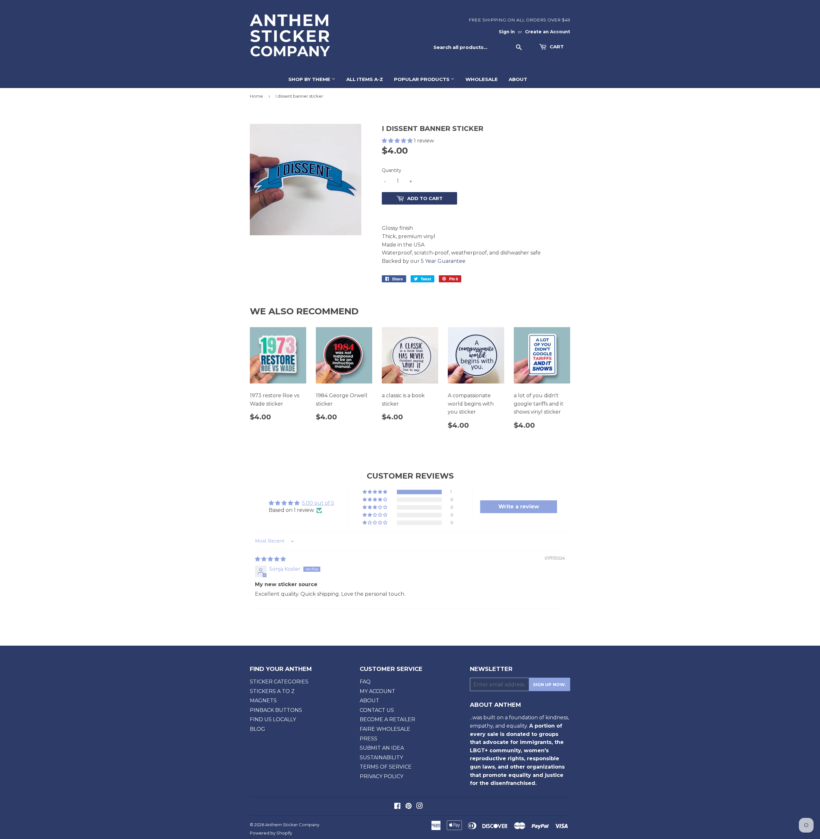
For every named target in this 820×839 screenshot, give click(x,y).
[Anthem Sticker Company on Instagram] (419, 806)
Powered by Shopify (271, 832)
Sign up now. (549, 684)
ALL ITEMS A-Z (364, 79)
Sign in (507, 31)
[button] (398, 141)
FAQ (365, 682)
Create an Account (547, 31)
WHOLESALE (481, 79)
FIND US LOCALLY (273, 719)
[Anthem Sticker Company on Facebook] (397, 806)
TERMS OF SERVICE (386, 767)
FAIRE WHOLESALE (385, 729)
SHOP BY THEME (310, 79)
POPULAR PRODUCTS (422, 79)
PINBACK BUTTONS (276, 710)
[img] (270, 559)
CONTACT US (377, 710)
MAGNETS (263, 701)
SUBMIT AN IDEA (382, 748)
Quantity (391, 170)
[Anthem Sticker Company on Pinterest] (408, 806)
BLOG (257, 729)
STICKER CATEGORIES (279, 682)
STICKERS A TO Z (272, 691)
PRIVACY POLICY (381, 776)
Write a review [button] (518, 507)
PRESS (368, 739)
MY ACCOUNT (377, 691)
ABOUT (518, 79)
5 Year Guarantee (443, 261)
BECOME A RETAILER (387, 719)
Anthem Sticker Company (292, 824)
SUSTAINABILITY (381, 757)
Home (256, 96)
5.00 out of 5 (318, 503)
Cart (556, 47)
